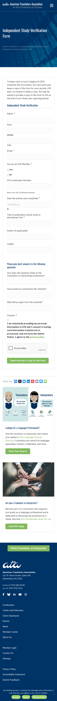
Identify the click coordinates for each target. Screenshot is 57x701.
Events (6, 621)
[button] (17, 451)
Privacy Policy (9, 669)
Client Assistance (11, 615)
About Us (7, 637)
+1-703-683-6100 (16, 585)
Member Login (9, 647)
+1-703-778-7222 (14, 588)
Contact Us (8, 653)
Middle (10, 135)
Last (9, 145)
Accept (16, 697)
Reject (26, 697)
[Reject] (53, 694)
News (5, 626)
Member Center (10, 632)
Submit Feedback (11, 679)
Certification (8, 605)
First (9, 125)
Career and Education (13, 610)
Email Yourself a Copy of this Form (27, 360)
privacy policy (37, 337)
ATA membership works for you (36, 519)
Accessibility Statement (14, 674)
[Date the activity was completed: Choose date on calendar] (8, 209)
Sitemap (7, 658)
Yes (11, 169)
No (10, 174)
